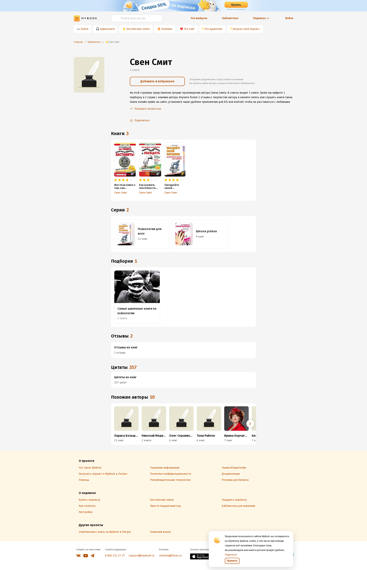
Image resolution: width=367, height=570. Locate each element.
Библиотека (230, 18)
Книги (84, 29)
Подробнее (231, 554)
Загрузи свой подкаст (246, 29)
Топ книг (189, 29)
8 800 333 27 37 (115, 555)
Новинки (166, 29)
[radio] (115, 180)
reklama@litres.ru (170, 555)
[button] (250, 424)
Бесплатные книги (138, 29)
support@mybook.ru (141, 555)
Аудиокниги (107, 29)
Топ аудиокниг (213, 29)
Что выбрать (199, 18)
